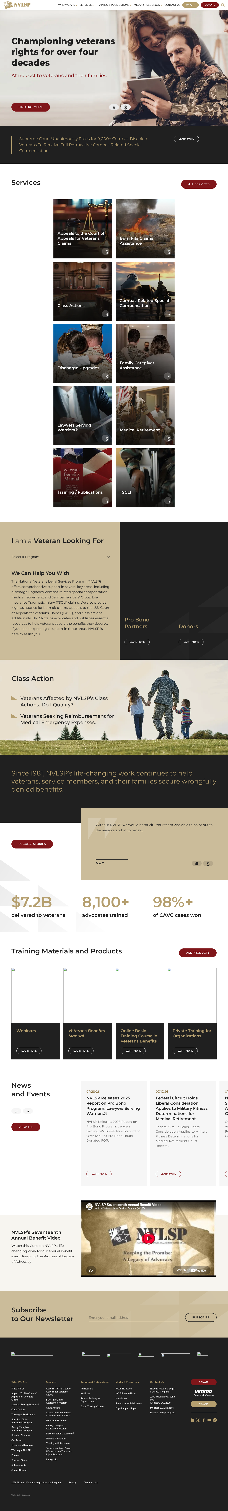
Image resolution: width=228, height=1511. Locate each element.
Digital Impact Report (126, 1408)
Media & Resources (147, 4)
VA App (190, 4)
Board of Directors (20, 1435)
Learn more (186, 138)
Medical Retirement (56, 1438)
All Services (198, 184)
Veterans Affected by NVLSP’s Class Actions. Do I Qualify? (64, 701)
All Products (197, 952)
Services (86, 4)
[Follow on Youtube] (209, 1420)
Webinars (85, 1393)
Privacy (72, 1482)
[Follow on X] (198, 1420)
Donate (210, 4)
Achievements (18, 1465)
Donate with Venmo (204, 1395)
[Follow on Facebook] (203, 1420)
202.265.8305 (167, 1407)
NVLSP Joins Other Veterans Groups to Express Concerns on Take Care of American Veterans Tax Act (183, 1108)
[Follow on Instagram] (215, 1420)
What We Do (17, 1388)
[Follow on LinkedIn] (192, 1420)
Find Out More (31, 107)
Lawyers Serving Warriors (25, 1404)
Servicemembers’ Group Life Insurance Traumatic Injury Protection (59, 1451)
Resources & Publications (128, 1403)
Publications (87, 1388)
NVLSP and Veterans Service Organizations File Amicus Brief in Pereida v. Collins (112, 1106)
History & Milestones (22, 1445)
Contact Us (172, 4)
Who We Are (66, 4)
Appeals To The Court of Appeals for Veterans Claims (24, 1396)
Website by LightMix (20, 1495)
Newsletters (121, 1398)
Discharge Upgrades (56, 1420)
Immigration (52, 1459)
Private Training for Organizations (90, 1400)
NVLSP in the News (125, 1393)
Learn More (29, 1050)
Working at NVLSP (21, 1450)
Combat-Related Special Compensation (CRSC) (58, 1414)
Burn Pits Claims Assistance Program (21, 1421)
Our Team (16, 1440)
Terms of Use (91, 1482)
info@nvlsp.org (167, 1412)
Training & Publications (112, 4)
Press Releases (123, 1388)
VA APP (203, 1404)
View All (26, 1127)
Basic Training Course (92, 1406)
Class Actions (18, 1409)
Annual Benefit (19, 1470)
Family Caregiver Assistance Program (21, 1429)
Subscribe (200, 1317)
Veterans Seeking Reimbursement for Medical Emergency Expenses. (67, 719)
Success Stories (32, 844)
